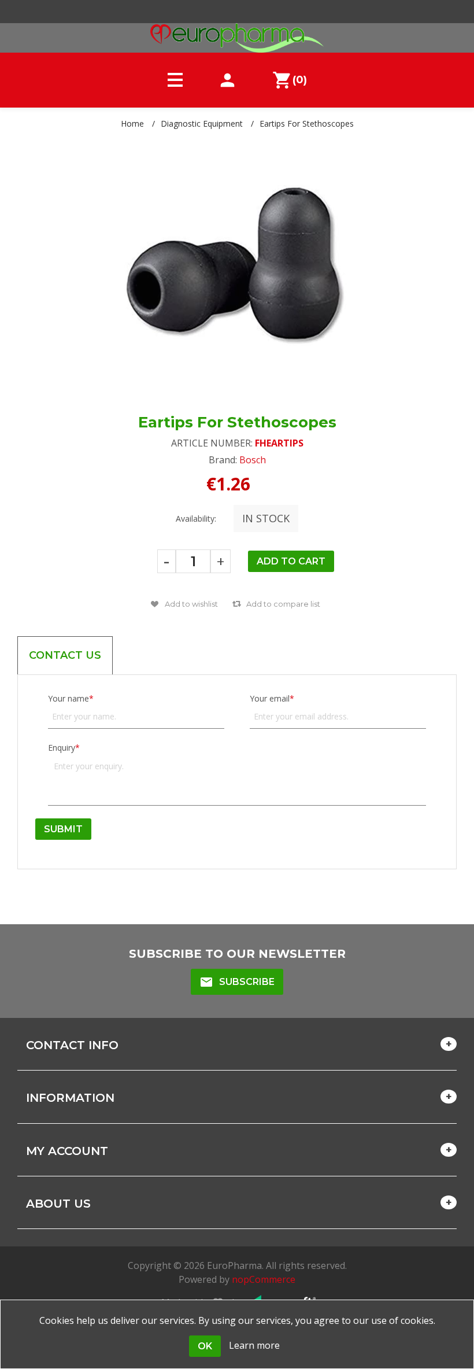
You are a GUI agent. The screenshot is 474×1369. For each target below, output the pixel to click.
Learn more (254, 1345)
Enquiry (61, 747)
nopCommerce (263, 1279)
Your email (270, 698)
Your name (68, 698)
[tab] (65, 655)
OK (205, 1346)
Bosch (252, 459)
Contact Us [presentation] (65, 655)
